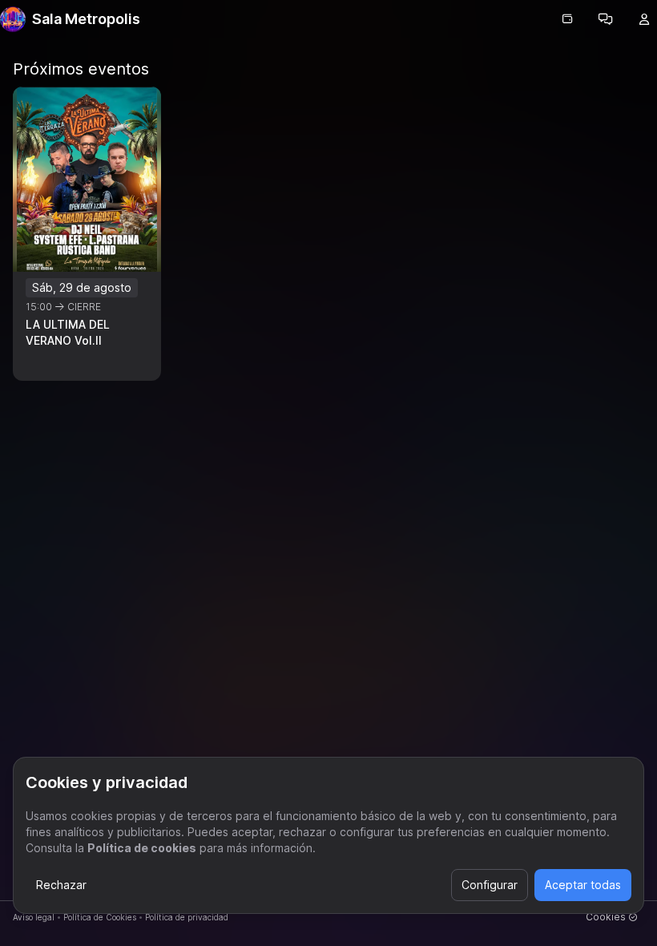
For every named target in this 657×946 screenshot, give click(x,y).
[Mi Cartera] (567, 19)
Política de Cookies (99, 917)
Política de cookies (141, 848)
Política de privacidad (186, 917)
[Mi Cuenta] (644, 19)
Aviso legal (33, 917)
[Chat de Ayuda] (606, 19)
